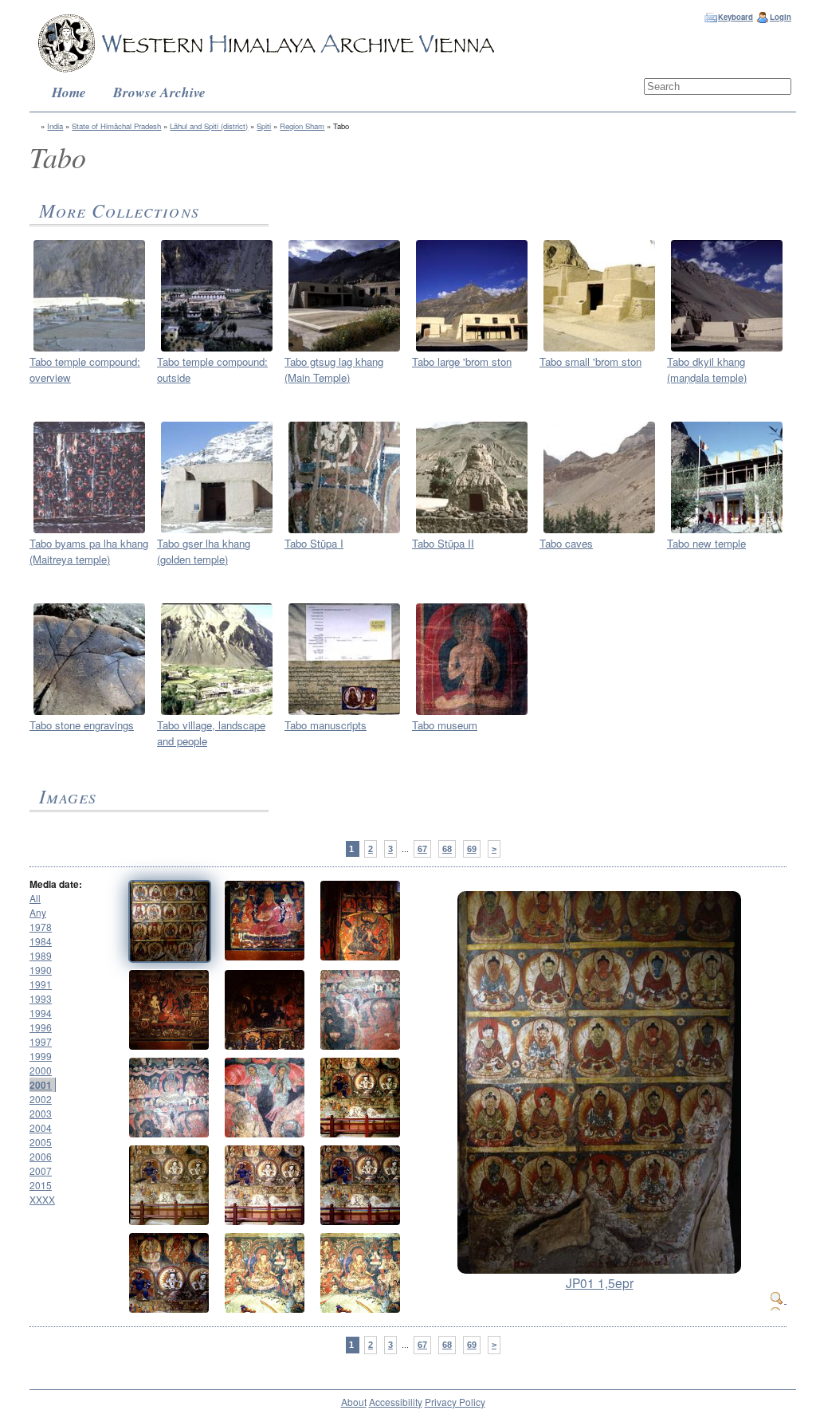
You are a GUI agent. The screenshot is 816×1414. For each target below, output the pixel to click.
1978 (40, 926)
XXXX (42, 1199)
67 (422, 849)
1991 (40, 984)
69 (472, 849)
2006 (40, 1156)
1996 (40, 1027)
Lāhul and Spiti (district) (209, 126)
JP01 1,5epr (600, 1282)
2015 (40, 1185)
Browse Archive (159, 92)
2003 (40, 1113)
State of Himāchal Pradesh (116, 126)
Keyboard (735, 16)
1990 (40, 969)
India (55, 126)
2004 (40, 1127)
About (354, 1401)
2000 (40, 1070)
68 (447, 849)
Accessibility (395, 1401)
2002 (40, 1099)
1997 (40, 1041)
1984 (40, 941)
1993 (40, 998)
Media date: (55, 884)
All (35, 898)
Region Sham (302, 126)
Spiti (264, 126)
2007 (40, 1170)
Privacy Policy (455, 1401)
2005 (40, 1142)
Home (69, 92)
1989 (40, 955)
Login (780, 16)
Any (37, 912)
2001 (40, 1085)
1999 (40, 1055)
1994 (40, 1012)
